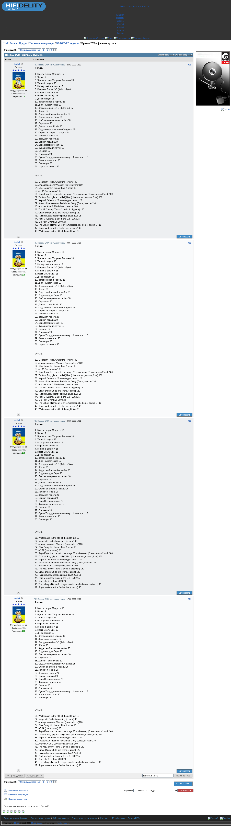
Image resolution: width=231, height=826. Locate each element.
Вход (122, 6)
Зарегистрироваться (138, 6)
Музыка (120, 27)
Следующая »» (34, 776)
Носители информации (41, 43)
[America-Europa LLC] (8, 812)
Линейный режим (184, 55)
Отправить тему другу (18, 795)
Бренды (120, 30)
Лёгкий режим (118, 818)
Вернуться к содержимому (84, 818)
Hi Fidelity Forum (61, 823)
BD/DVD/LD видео (66, 43)
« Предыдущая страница (29, 50)
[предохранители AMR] (4, 812)
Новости (120, 18)
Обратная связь (60, 818)
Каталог (120, 33)
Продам (23, 43)
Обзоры (120, 21)
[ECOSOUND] (15, 812)
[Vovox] (23, 812)
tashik (17, 64)
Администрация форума (15, 818)
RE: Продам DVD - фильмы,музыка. (50, 65)
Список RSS (134, 818)
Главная (120, 15)
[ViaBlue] (11, 812)
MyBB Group (36, 823)
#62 (189, 243)
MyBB (16, 823)
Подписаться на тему (17, 799)
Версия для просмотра (18, 790)
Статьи (120, 24)
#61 (189, 65)
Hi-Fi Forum (10, 43)
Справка (104, 818)
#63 (189, 421)
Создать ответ (183, 784)
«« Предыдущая (15, 776)
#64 (189, 599)
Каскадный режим (166, 55)
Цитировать (184, 237)
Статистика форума (40, 818)
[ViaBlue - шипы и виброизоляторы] (19, 812)
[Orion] (225, 109)
